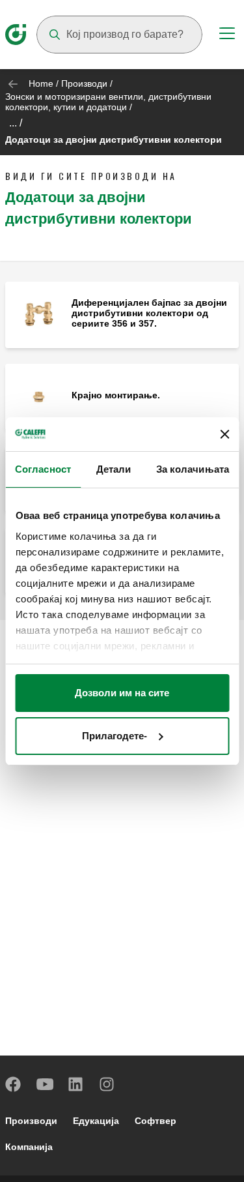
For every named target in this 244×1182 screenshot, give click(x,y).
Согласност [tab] (43, 469)
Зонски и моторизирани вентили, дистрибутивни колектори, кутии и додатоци (108, 101)
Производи (84, 83)
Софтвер (155, 1121)
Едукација (96, 1121)
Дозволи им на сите (122, 692)
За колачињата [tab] (192, 469)
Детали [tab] (113, 469)
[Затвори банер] (224, 434)
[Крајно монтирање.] (38, 396)
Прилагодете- (114, 735)
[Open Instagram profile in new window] (107, 1084)
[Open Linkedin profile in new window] (76, 1084)
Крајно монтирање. (116, 395)
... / (15, 122)
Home (41, 83)
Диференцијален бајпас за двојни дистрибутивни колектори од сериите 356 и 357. (149, 313)
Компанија (29, 1147)
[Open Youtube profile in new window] (44, 1084)
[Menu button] (227, 35)
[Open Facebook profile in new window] (13, 1084)
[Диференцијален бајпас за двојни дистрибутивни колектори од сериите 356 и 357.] (38, 313)
